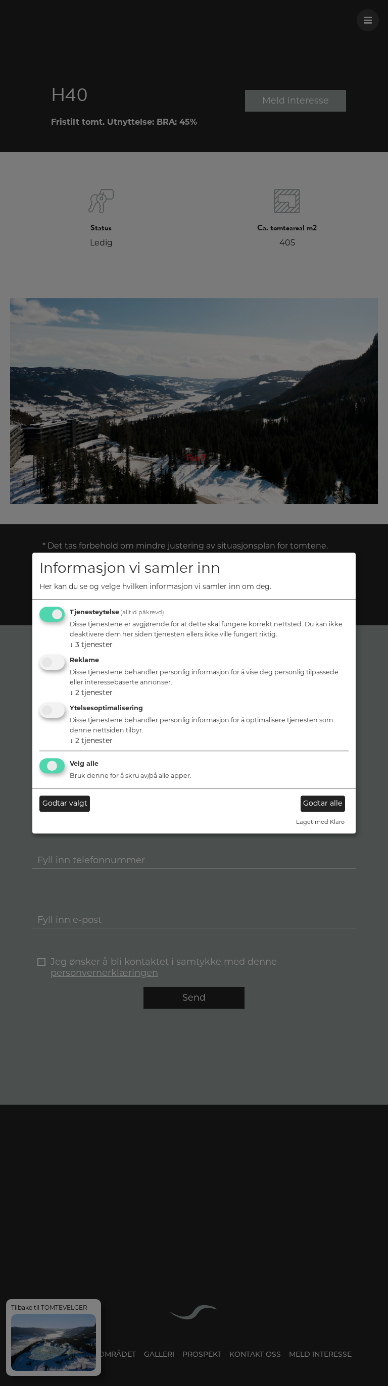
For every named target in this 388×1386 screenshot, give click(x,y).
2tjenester (91, 692)
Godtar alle (322, 803)
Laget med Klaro (320, 821)
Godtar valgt (64, 803)
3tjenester (91, 645)
